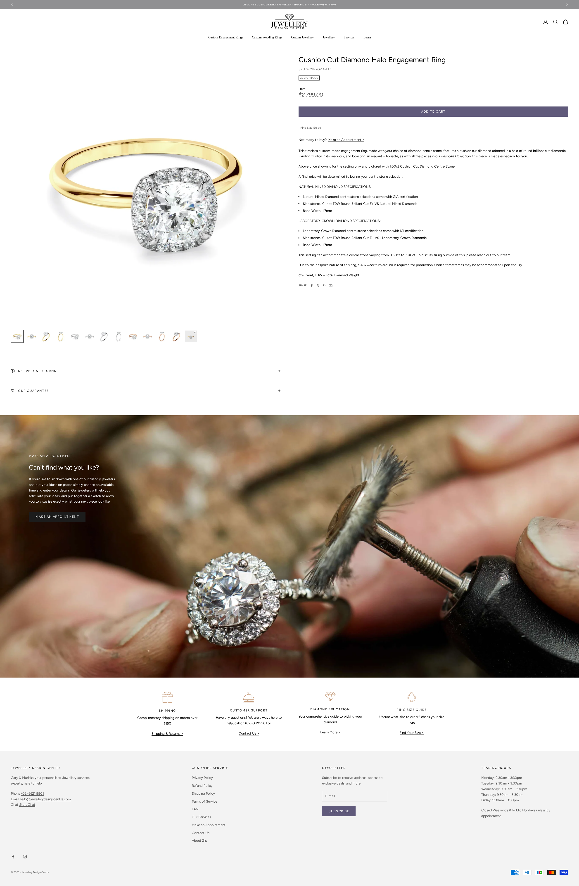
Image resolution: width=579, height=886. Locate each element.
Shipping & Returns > (167, 734)
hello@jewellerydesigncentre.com (45, 799)
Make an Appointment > (346, 140)
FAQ (195, 809)
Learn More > (330, 732)
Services (349, 37)
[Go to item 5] (75, 336)
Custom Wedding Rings (267, 37)
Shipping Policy (203, 793)
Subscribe (339, 811)
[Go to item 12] (176, 336)
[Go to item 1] (17, 336)
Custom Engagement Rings (225, 37)
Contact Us (200, 833)
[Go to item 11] (162, 336)
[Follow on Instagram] (25, 856)
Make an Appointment (57, 517)
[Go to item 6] (89, 336)
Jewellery (329, 37)
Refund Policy (202, 786)
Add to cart (433, 111)
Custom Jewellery (302, 37)
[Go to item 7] (104, 336)
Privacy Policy (202, 778)
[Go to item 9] (133, 336)
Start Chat (27, 805)
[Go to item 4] (60, 336)
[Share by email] (330, 285)
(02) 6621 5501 (32, 793)
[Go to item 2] (31, 336)
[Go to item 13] (191, 336)
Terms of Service (204, 801)
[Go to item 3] (46, 336)
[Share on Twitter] (318, 285)
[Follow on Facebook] (13, 856)
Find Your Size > (412, 733)
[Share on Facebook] (311, 285)
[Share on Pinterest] (324, 285)
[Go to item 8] (118, 336)
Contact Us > (249, 733)
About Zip (199, 841)
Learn (367, 37)
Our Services (201, 817)
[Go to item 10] (147, 336)
